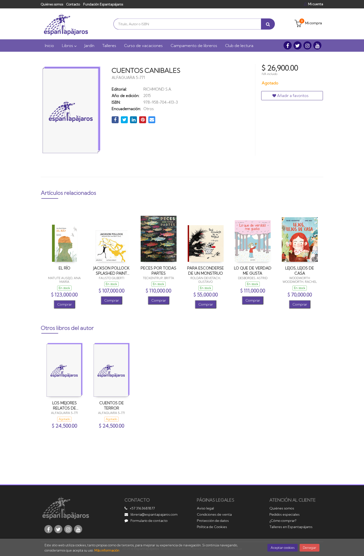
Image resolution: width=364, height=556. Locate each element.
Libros (68, 45)
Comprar (64, 304)
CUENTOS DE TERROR (111, 405)
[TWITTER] (297, 45)
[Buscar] (268, 23)
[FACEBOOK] (288, 45)
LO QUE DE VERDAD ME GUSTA (252, 270)
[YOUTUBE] (317, 45)
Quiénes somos (52, 4)
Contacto (73, 4)
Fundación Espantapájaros (103, 4)
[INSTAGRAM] (307, 45)
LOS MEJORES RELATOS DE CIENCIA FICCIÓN (64, 405)
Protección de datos (213, 520)
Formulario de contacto (149, 520)
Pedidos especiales (284, 514)
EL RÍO (64, 268)
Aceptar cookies (282, 548)
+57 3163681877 (142, 508)
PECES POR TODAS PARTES (158, 270)
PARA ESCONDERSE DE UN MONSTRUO (205, 270)
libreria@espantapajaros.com (154, 514)
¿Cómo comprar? (282, 520)
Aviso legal (205, 508)
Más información (106, 550)
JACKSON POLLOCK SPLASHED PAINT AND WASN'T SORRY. (111, 270)
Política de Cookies (212, 527)
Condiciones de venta (214, 514)
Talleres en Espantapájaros (290, 527)
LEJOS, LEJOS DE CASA (299, 270)
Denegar (309, 548)
